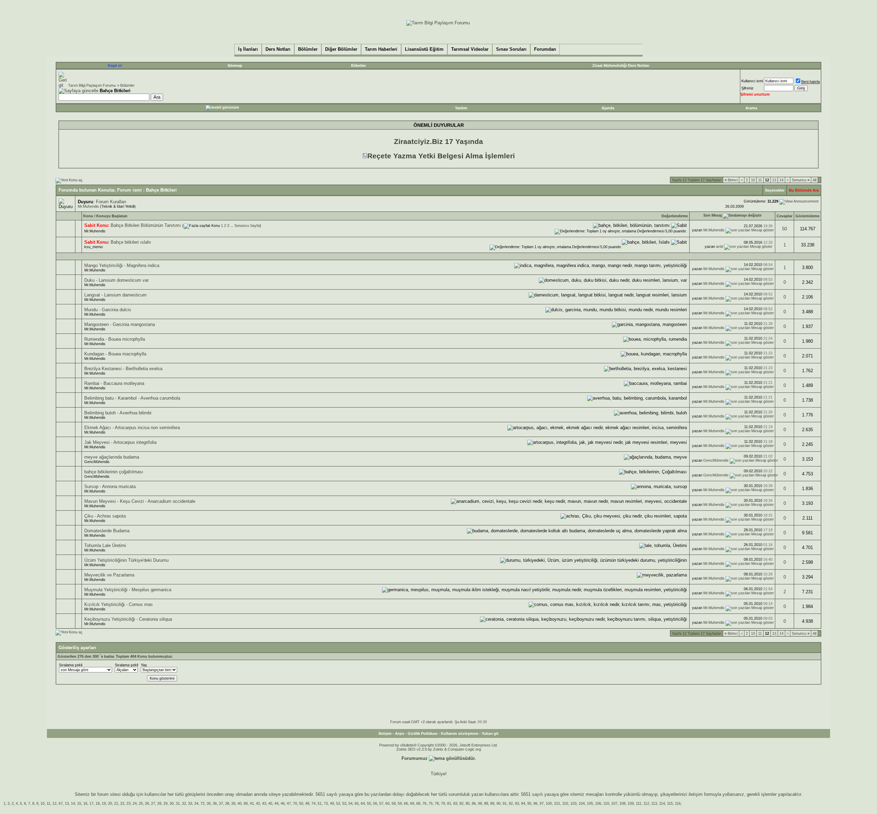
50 (784, 228)
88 (486, 803)
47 (289, 803)
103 (573, 803)
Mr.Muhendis (88, 206)
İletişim (385, 733)
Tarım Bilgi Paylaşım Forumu (92, 85)
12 (54, 803)
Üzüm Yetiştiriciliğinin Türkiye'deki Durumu (126, 560)
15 (79, 803)
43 (264, 803)
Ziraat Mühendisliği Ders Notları (620, 65)
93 (517, 803)
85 (468, 803)
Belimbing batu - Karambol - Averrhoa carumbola (132, 398)
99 (246, 803)
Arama (751, 108)
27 (153, 803)
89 (492, 803)
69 (412, 803)
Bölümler (127, 85)
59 (400, 803)
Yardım (461, 108)
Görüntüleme (807, 216)
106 (598, 803)
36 (215, 803)
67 (61, 803)
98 (480, 803)
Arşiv (399, 733)
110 (606, 803)
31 (178, 803)
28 (159, 803)
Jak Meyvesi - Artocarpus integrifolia (120, 442)
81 (449, 803)
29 (165, 803)
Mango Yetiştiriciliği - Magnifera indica (121, 265)
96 (535, 803)
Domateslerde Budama (106, 530)
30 (172, 803)
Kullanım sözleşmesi (459, 733)
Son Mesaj (712, 215)
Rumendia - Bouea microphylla (114, 339)
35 (209, 803)
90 (498, 803)
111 (638, 803)
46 (283, 803)
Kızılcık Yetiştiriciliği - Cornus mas (118, 604)
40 (239, 803)
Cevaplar (784, 216)
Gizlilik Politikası (422, 733)
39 (233, 803)
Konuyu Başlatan (111, 216)
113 (654, 803)
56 (375, 803)
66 (406, 803)
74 (313, 803)
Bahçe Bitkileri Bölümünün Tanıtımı (146, 225)
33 (190, 803)
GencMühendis (97, 462)
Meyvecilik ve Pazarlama (109, 575)
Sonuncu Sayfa (247, 225)
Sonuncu (801, 180)
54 (350, 803)
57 (381, 803)
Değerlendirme (675, 216)
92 (511, 803)
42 (258, 803)
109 (631, 803)
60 (387, 803)
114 (662, 803)
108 (622, 803)
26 (147, 803)
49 (332, 803)
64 (363, 803)
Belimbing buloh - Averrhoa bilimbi (117, 412)
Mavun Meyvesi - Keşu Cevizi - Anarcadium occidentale (139, 501)
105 (590, 803)
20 (110, 803)
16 (85, 803)
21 (116, 803)
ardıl (719, 246)
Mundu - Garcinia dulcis (107, 309)
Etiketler (358, 65)
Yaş (144, 665)
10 (753, 180)
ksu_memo (93, 247)
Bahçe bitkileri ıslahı (131, 242)
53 (344, 803)
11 (760, 180)
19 (104, 803)
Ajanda (608, 108)
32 (184, 803)
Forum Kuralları (111, 201)
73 (326, 803)
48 (307, 803)
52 (338, 803)
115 (670, 803)
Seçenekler (775, 190)
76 (424, 803)
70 (295, 803)
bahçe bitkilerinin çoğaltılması (113, 471)
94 (523, 803)
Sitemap (234, 65)
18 (98, 803)
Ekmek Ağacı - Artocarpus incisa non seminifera (132, 427)
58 (394, 803)
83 (455, 803)
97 (542, 803)
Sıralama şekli (70, 665)
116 (678, 803)
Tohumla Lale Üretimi (105, 545)
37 (221, 803)
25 (141, 803)
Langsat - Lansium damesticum (115, 294)
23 (128, 803)
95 (529, 803)
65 (357, 803)
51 (320, 803)
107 (614, 803)
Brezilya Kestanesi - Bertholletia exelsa (123, 368)
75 (431, 803)
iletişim (696, 794)
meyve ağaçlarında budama (111, 457)
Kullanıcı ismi (752, 81)
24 (135, 803)
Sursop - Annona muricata (110, 486)
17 (91, 803)
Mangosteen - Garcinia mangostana (119, 324)
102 (565, 803)
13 (774, 180)
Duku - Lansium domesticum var (116, 280)
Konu (88, 216)
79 (443, 803)
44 (276, 803)
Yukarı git (490, 733)
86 (474, 803)
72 (202, 803)
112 (646, 803)
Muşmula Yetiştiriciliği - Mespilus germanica (127, 589)
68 (418, 803)
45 (270, 803)
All (814, 180)
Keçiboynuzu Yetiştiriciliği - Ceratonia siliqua (128, 619)
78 (437, 803)
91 (505, 803)
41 (252, 803)
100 (549, 803)
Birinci (731, 180)
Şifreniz (747, 88)
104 (582, 803)
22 (122, 803)
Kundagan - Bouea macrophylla (115, 353)
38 (227, 803)
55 (369, 803)
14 (781, 180)
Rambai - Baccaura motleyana (114, 383)
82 (461, 803)
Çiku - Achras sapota (105, 516)
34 (196, 803)
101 (557, 803)
